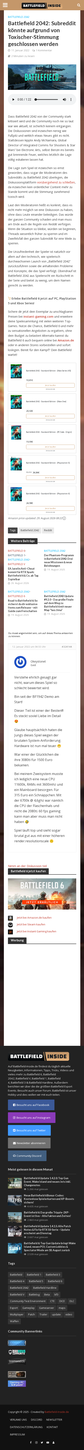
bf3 (56, 1294)
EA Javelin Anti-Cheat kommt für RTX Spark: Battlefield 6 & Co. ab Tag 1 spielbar (23, 574)
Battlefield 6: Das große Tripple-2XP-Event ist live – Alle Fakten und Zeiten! (47, 1214)
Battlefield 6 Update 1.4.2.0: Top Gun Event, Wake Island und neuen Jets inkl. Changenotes (47, 1182)
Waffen (14, 1321)
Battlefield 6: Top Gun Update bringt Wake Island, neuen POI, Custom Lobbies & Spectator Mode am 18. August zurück (50, 1247)
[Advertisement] (42, 990)
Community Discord (29, 1156)
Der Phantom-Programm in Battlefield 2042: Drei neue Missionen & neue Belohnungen (59, 560)
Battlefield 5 (36, 1281)
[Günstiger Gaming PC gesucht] (17, 1383)
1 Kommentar (44, 50)
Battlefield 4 (17, 1281)
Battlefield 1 (16, 555)
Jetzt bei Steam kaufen (31, 924)
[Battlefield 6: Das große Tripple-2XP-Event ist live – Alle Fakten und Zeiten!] (15, 1217)
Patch (31, 1314)
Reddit (48, 530)
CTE (52, 1301)
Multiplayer (16, 1314)
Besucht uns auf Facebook (33, 1105)
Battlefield (16, 1274)
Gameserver (46, 1308)
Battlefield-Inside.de (57, 1412)
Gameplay (28, 1308)
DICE (62, 1301)
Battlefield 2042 (18, 17)
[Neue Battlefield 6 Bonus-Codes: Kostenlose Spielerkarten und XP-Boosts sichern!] (15, 1200)
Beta (47, 1294)
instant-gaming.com (38, 316)
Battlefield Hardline (41, 1082)
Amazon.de (66, 340)
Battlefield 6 (16, 551)
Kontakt (52, 1427)
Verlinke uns (18, 1419)
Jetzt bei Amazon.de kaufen (34, 917)
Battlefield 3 (18, 1082)
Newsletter (54, 1419)
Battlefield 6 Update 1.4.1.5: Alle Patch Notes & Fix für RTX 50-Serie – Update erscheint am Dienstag (47, 1230)
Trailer (43, 1314)
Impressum (17, 1434)
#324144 (67, 646)
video (68, 1314)
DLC (72, 1301)
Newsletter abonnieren (31, 1143)
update (56, 1314)
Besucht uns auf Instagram (33, 1117)
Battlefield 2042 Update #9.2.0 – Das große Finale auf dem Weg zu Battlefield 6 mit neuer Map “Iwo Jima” (59, 603)
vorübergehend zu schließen (56, 182)
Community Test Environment (27, 1301)
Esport (14, 1308)
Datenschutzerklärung (26, 1427)
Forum (47, 1090)
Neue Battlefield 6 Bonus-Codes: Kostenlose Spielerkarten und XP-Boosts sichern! (49, 1199)
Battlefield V (16, 564)
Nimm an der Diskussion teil (27, 866)
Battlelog (34, 1294)
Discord (36, 1419)
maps (62, 1308)
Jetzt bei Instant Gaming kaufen (36, 931)
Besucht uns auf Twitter (31, 1130)
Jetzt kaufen (50, 385)
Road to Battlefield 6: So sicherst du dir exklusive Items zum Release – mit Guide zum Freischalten (23, 606)
